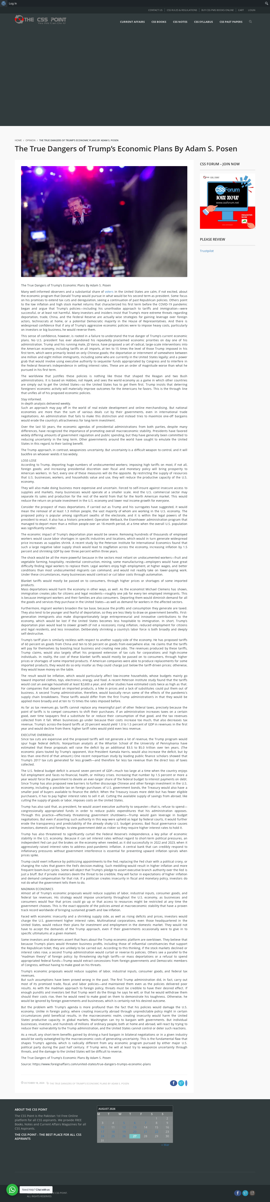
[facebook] (237, 1193)
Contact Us (155, 10)
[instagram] (252, 1193)
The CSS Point (58, 1192)
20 (134, 1132)
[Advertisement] (126, 77)
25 (113, 1136)
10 (102, 1127)
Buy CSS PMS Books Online (217, 10)
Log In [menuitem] (13, 3)
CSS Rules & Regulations (182, 10)
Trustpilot (207, 251)
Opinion (30, 140)
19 (124, 1132)
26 (124, 1136)
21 (145, 1132)
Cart (241, 10)
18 (113, 1132)
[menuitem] (3, 3)
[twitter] (245, 1193)
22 (156, 1132)
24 (102, 1136)
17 (102, 1132)
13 (134, 1127)
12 (124, 1127)
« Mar (165, 1145)
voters (109, 292)
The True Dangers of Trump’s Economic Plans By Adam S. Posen (89, 1083)
